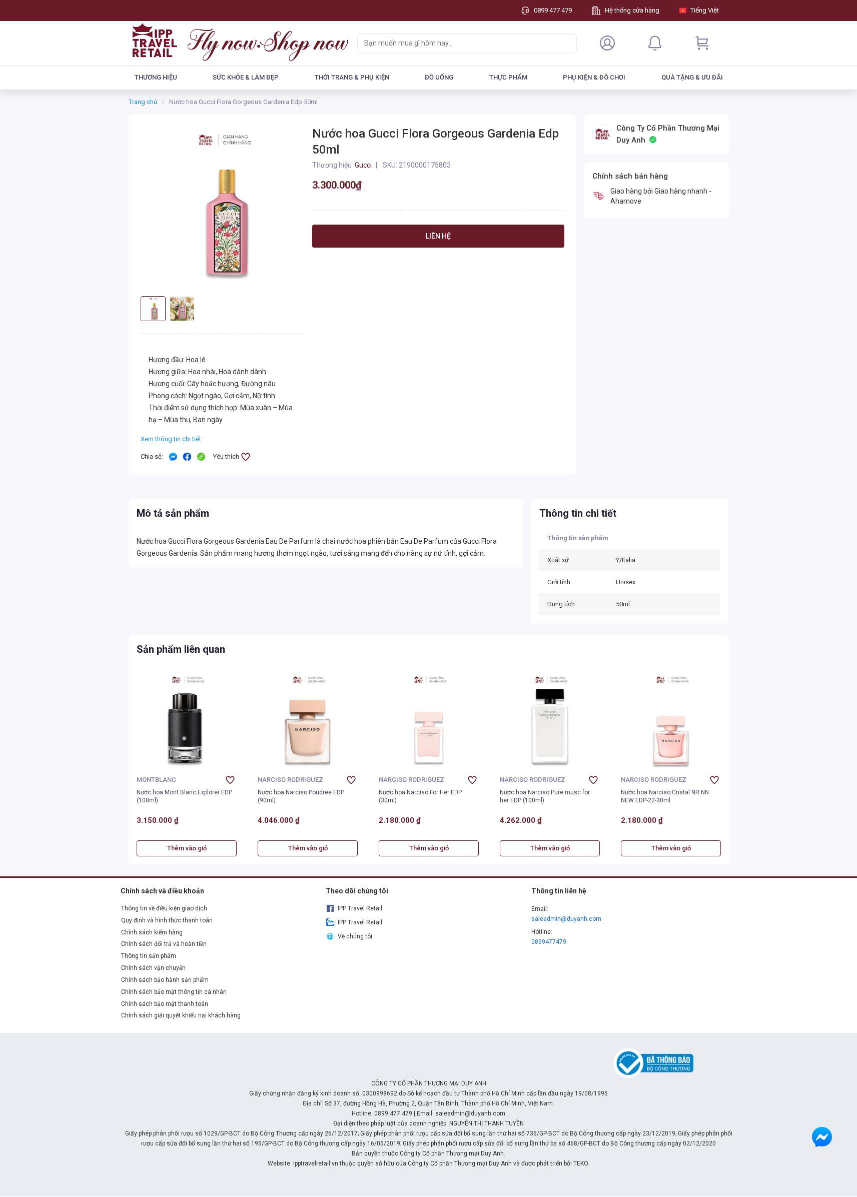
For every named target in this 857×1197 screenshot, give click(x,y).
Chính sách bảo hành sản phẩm (165, 979)
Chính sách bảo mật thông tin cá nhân (174, 991)
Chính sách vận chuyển (153, 967)
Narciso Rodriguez (290, 779)
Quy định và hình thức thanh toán (167, 920)
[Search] (567, 43)
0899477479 (548, 941)
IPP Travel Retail (360, 908)
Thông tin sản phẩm (148, 955)
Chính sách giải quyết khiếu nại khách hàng (181, 1015)
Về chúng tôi (355, 936)
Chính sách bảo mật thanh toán (164, 1003)
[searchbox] (458, 43)
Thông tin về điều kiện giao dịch (164, 908)
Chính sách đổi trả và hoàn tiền (164, 943)
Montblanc (156, 779)
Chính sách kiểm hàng (152, 932)
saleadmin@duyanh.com (566, 918)
